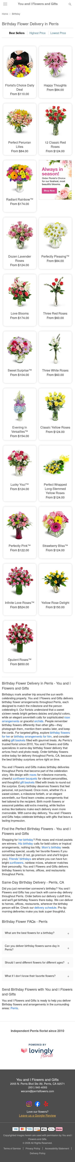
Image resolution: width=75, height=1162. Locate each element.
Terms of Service (12, 1148)
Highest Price (37, 33)
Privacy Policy (33, 1148)
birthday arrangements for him (33, 736)
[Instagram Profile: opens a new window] (29, 1104)
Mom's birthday (51, 847)
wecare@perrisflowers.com (37, 1091)
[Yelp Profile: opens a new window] (46, 1104)
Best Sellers (17, 33)
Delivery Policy (37, 1153)
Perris (14, 1008)
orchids (38, 721)
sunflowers (16, 862)
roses (33, 774)
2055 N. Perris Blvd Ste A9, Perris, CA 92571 (37, 1084)
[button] (66, 1153)
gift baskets (18, 740)
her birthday (25, 840)
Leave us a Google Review (37, 1115)
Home (5, 13)
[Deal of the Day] (55, 183)
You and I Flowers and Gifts (38, 3)
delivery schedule (45, 907)
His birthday (25, 843)
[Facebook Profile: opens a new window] (37, 1104)
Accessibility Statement (57, 1148)
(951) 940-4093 (37, 1087)
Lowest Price (58, 33)
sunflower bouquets (25, 778)
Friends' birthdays (20, 859)
